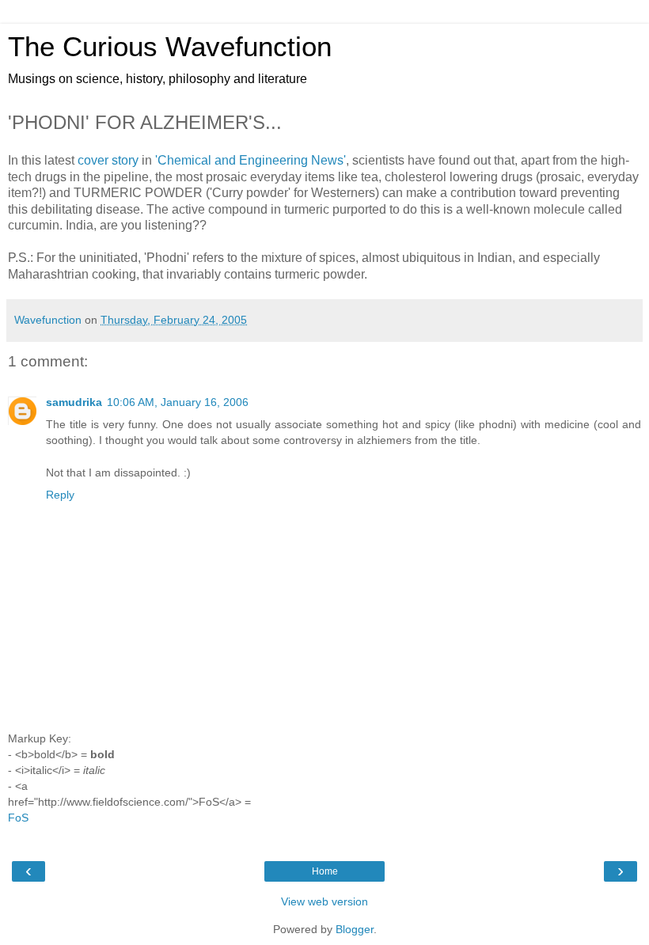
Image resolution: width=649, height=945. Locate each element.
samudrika (74, 402)
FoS (18, 817)
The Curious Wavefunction (170, 47)
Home (325, 871)
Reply (60, 494)
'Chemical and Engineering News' (250, 160)
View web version (324, 901)
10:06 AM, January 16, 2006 (178, 402)
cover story (108, 160)
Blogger (355, 929)
